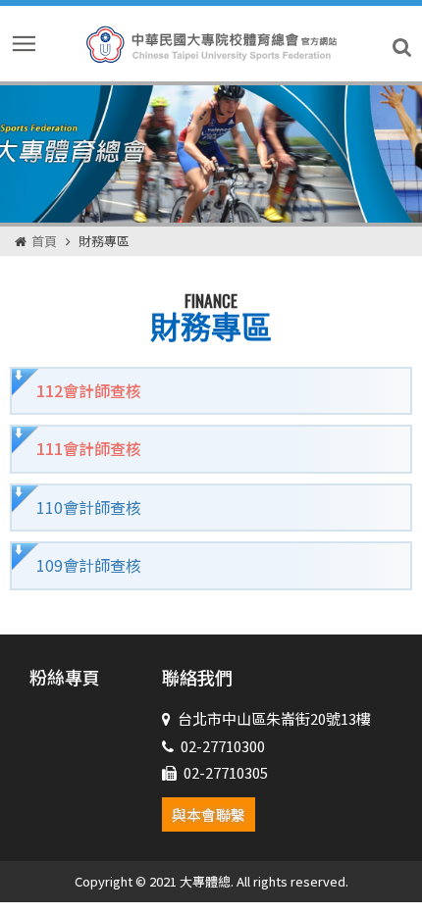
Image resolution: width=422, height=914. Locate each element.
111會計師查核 (88, 448)
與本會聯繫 (208, 814)
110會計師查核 (88, 507)
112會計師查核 (88, 390)
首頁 (44, 240)
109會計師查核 (88, 565)
